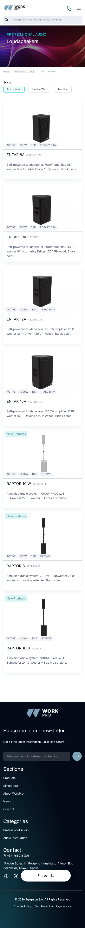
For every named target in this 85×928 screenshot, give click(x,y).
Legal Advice (63, 906)
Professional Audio (27, 34)
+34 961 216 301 (17, 855)
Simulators (10, 785)
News (7, 801)
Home (6, 71)
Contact (8, 809)
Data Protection (43, 906)
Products (9, 778)
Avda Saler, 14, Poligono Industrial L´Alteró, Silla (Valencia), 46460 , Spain (38, 866)
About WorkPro (13, 793)
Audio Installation (15, 838)
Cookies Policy (22, 906)
